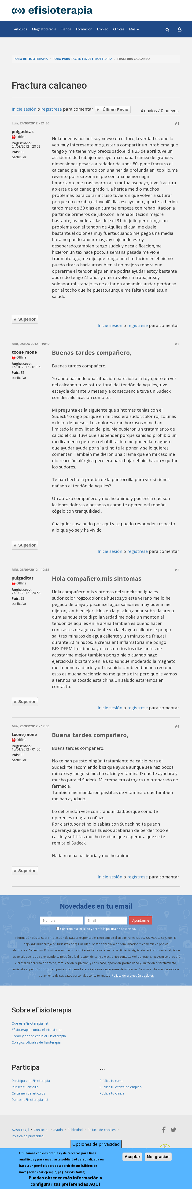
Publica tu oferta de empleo (121, 1087)
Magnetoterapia (44, 29)
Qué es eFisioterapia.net (30, 1023)
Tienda (66, 29)
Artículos (20, 29)
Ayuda (58, 1129)
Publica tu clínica (112, 1093)
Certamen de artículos (28, 1093)
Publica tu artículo (25, 1087)
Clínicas (118, 29)
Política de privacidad (28, 1136)
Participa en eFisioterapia (31, 1080)
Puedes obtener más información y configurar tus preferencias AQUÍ (65, 1181)
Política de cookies (101, 1129)
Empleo (102, 29)
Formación (84, 29)
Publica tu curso (112, 1080)
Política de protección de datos (133, 976)
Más (133, 29)
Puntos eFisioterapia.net (30, 1099)
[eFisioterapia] (52, 10)
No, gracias (158, 1156)
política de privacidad (120, 929)
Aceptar (132, 1156)
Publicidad (75, 1129)
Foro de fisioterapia (31, 59)
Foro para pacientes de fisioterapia (82, 59)
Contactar (41, 1129)
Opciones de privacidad (96, 1144)
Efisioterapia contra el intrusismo (37, 1029)
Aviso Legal (20, 1129)
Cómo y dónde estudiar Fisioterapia (39, 1036)
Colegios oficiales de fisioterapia (36, 1042)
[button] (179, 29)
